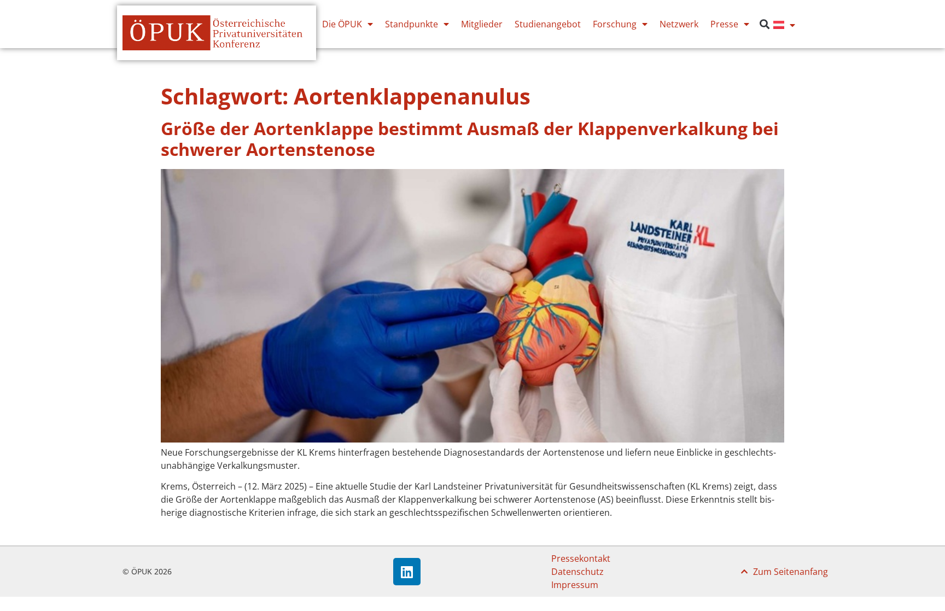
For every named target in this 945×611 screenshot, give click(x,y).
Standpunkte (411, 24)
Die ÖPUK (342, 24)
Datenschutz (577, 572)
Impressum (574, 585)
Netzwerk (679, 24)
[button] (764, 24)
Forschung (615, 24)
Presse (724, 24)
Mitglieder (482, 24)
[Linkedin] (407, 571)
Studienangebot (548, 24)
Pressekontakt (580, 558)
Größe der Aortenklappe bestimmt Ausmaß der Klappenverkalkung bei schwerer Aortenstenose (470, 139)
